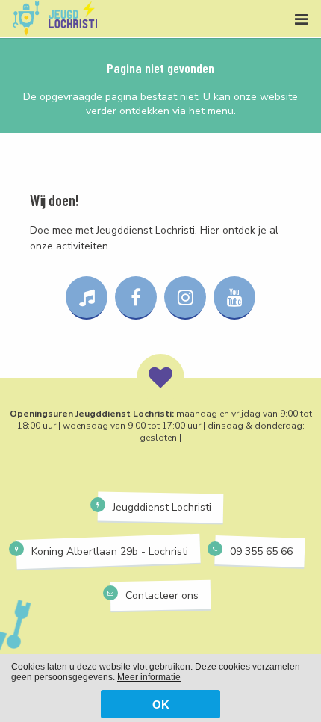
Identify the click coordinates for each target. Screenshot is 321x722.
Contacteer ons (162, 595)
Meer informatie (149, 677)
